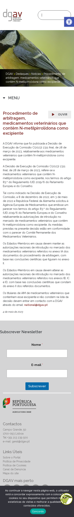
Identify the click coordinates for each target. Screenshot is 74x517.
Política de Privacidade (16, 461)
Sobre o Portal (11, 457)
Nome (37, 345)
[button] (69, 22)
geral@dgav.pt (21, 441)
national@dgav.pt (36, 304)
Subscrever (37, 386)
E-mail (37, 365)
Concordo (38, 511)
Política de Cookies (14, 465)
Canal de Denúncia (14, 469)
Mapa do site (11, 473)
